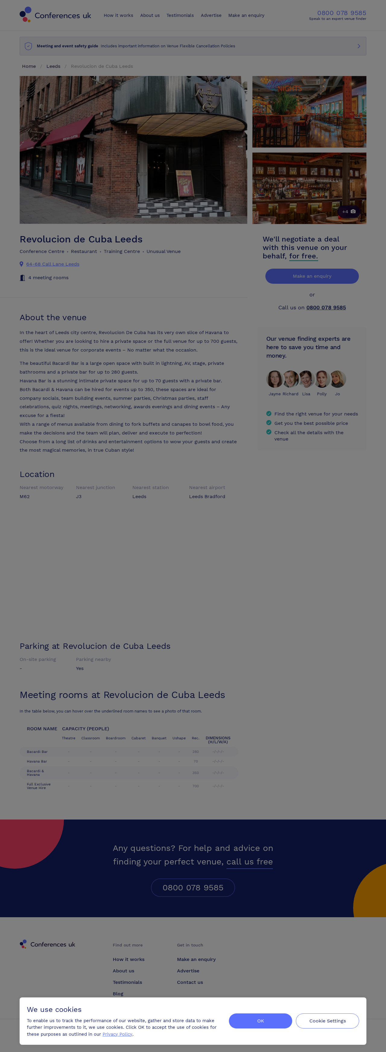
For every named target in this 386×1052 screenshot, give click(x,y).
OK (260, 1021)
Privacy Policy (117, 1034)
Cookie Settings (327, 1021)
